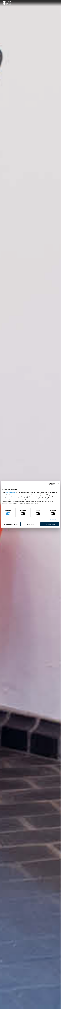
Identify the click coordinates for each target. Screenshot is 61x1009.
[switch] (23, 513)
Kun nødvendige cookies (11, 524)
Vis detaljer (53, 519)
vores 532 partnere (10, 492)
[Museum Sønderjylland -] (7, 3)
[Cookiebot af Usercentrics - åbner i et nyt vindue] (48, 484)
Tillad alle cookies (50, 524)
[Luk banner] (58, 483)
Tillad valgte (30, 524)
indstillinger (46, 499)
